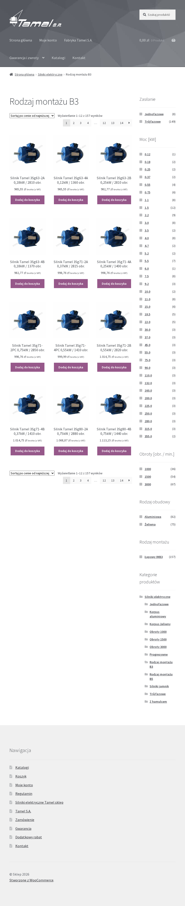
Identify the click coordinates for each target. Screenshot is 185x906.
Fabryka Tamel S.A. (78, 40)
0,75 (147, 192)
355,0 (148, 436)
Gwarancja (23, 828)
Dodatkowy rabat (28, 837)
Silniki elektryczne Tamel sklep (39, 802)
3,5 (147, 230)
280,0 (148, 421)
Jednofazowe (154, 114)
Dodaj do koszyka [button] (27, 200)
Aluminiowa (153, 517)
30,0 (147, 330)
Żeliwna (150, 524)
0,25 (147, 169)
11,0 (147, 299)
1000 (148, 469)
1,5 (147, 208)
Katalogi (58, 57)
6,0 (147, 268)
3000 (148, 484)
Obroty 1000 (158, 632)
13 (112, 123)
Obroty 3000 (158, 647)
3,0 (147, 223)
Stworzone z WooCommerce (31, 880)
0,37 (147, 177)
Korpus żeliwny (160, 624)
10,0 (147, 291)
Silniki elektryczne (50, 74)
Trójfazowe (153, 121)
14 (121, 123)
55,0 (147, 352)
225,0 (148, 406)
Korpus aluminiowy (158, 614)
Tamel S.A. (23, 811)
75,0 (147, 360)
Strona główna (20, 40)
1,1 (147, 200)
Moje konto (48, 40)
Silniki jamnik (159, 686)
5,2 (147, 253)
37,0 (147, 337)
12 (104, 123)
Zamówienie (24, 819)
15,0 (147, 307)
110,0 (148, 375)
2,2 (147, 215)
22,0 (147, 322)
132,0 (148, 383)
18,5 (147, 314)
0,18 (147, 162)
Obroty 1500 (158, 639)
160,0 (148, 390)
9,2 (147, 284)
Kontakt (79, 57)
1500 (148, 477)
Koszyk (20, 776)
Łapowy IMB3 (154, 557)
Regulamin (23, 793)
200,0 (148, 398)
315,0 (148, 429)
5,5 (147, 261)
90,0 (147, 368)
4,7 (147, 246)
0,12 (147, 154)
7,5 (147, 276)
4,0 (147, 238)
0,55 (147, 185)
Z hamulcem (158, 702)
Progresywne (159, 654)
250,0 (148, 413)
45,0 (147, 345)
